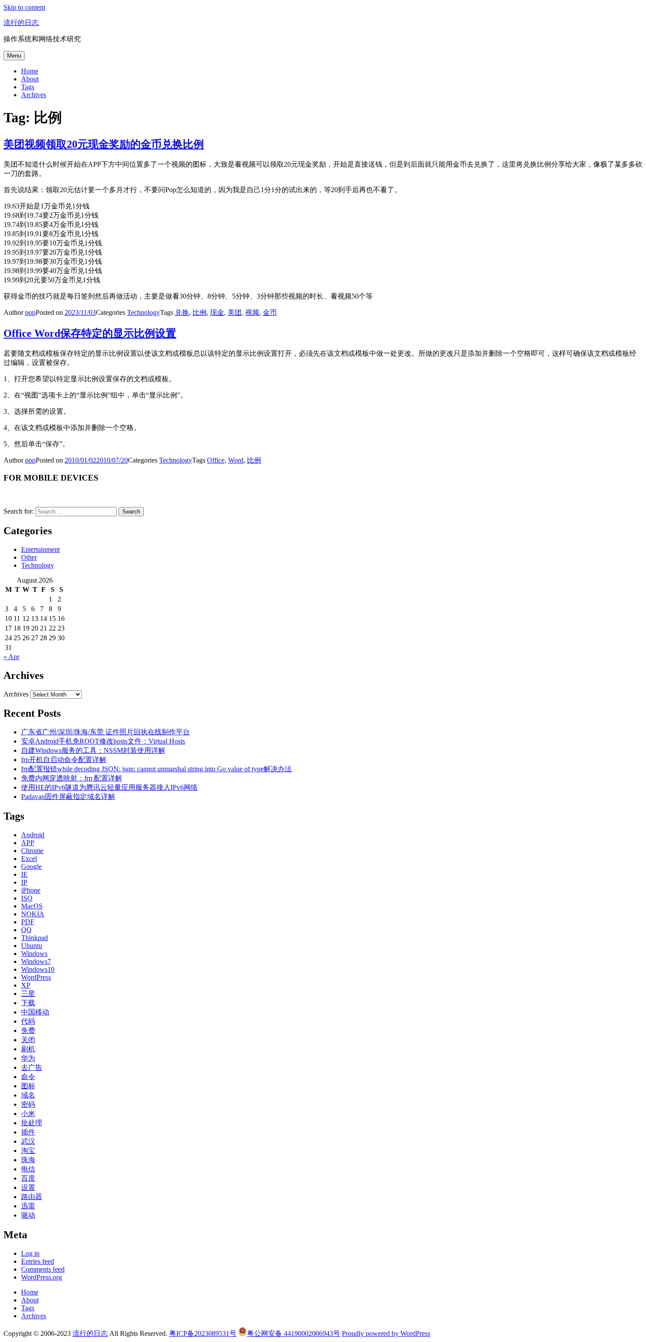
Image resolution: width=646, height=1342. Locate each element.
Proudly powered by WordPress (386, 1333)
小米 (28, 1113)
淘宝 (28, 1150)
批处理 (31, 1123)
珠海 (28, 1159)
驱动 (28, 1215)
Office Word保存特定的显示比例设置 (90, 333)
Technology (143, 312)
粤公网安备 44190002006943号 (293, 1333)
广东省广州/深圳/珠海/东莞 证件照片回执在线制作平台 (105, 732)
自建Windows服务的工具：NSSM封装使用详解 (93, 750)
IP (24, 882)
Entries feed (37, 1261)
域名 (28, 1095)
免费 (28, 1030)
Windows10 (37, 969)
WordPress (36, 977)
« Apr (11, 656)
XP (25, 985)
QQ (26, 930)
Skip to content (24, 7)
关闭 (28, 1039)
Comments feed (43, 1269)
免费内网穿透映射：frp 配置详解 (71, 778)
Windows (34, 953)
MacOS (32, 906)
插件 (28, 1132)
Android (32, 835)
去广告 (31, 1067)
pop (30, 312)
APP (27, 842)
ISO (27, 898)
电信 (28, 1169)
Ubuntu (31, 945)
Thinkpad (34, 937)
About (30, 79)
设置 (28, 1187)
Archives (33, 94)
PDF (27, 922)
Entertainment (40, 549)
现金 (217, 312)
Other (29, 557)
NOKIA (32, 914)
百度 (28, 1178)
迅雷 (28, 1206)
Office (216, 460)
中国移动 (35, 1012)
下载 (28, 1002)
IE (24, 874)
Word (235, 460)
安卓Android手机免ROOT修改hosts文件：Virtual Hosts (103, 741)
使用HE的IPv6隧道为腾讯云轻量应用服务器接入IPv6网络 (109, 787)
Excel (29, 858)
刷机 (28, 1049)
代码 (28, 1021)
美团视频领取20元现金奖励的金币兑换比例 (104, 144)
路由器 (31, 1196)
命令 (28, 1076)
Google (31, 866)
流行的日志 (21, 22)
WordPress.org (41, 1277)
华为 (28, 1058)
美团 (235, 312)
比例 (199, 312)
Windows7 (36, 961)
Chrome (32, 850)
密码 (28, 1104)
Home (29, 71)
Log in (30, 1253)
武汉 (28, 1141)
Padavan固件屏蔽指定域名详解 (68, 796)
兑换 (182, 312)
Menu (14, 55)
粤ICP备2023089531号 (202, 1333)
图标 (28, 1086)
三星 (28, 993)
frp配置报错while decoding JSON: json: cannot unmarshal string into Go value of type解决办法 (156, 769)
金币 (270, 312)
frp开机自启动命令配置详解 (63, 759)
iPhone (30, 890)
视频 (252, 312)
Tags (27, 87)
